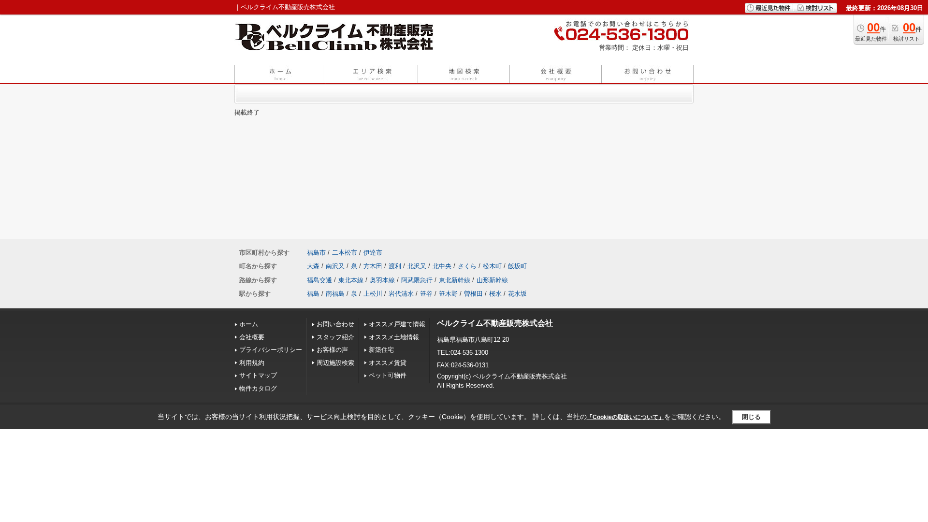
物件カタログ (258, 388)
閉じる (751, 416)
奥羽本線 (382, 280)
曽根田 (473, 293)
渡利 (395, 266)
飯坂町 (517, 266)
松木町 (492, 266)
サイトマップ (258, 375)
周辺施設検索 (335, 362)
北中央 (442, 266)
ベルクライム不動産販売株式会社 (495, 323)
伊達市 (372, 252)
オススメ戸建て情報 (397, 324)
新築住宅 (381, 349)
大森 (313, 266)
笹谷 (426, 293)
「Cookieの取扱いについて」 (625, 417)
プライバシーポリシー (270, 349)
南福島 (335, 293)
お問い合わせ (335, 324)
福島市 (316, 252)
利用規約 (251, 362)
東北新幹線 (454, 280)
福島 (313, 293)
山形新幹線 (492, 280)
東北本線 (350, 280)
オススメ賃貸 (387, 362)
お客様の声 (332, 349)
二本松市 (344, 252)
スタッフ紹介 (335, 337)
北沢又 (416, 266)
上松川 (372, 293)
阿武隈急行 (417, 280)
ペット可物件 (387, 375)
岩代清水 (401, 293)
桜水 (495, 293)
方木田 (372, 266)
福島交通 (319, 280)
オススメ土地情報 (394, 337)
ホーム (248, 324)
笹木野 (448, 293)
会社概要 (251, 337)
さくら (467, 266)
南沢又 (335, 266)
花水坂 (517, 293)
